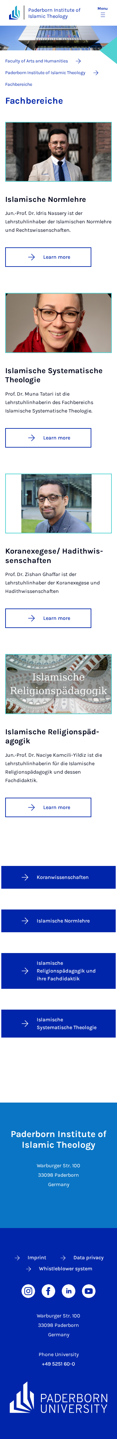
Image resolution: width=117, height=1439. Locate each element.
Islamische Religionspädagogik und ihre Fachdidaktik (66, 971)
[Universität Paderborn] (58, 1397)
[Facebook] (48, 1291)
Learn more (56, 257)
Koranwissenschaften (63, 877)
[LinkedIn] (68, 1291)
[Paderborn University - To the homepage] (14, 13)
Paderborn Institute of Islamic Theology (54, 13)
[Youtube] (89, 1291)
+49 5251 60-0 (58, 1364)
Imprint (37, 1257)
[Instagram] (28, 1291)
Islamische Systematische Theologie (67, 1023)
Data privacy (88, 1257)
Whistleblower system (65, 1268)
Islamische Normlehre (63, 921)
